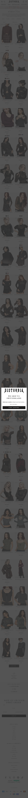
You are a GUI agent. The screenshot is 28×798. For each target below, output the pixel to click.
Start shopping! (14, 407)
